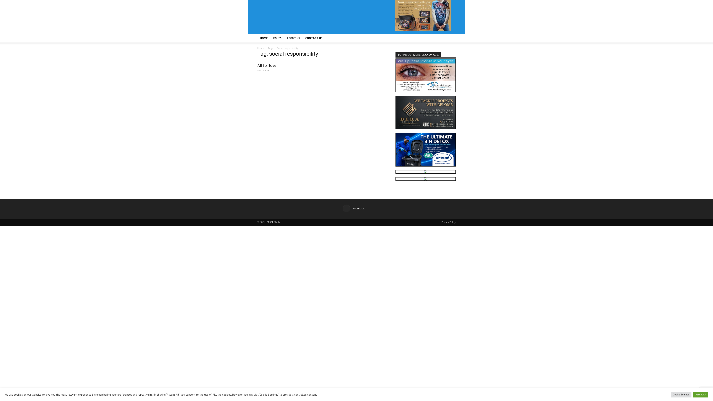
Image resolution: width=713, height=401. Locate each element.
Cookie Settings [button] (681, 394)
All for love (266, 65)
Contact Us (313, 38)
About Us (293, 38)
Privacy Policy (449, 222)
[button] (451, 38)
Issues (277, 38)
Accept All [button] (701, 394)
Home (264, 38)
